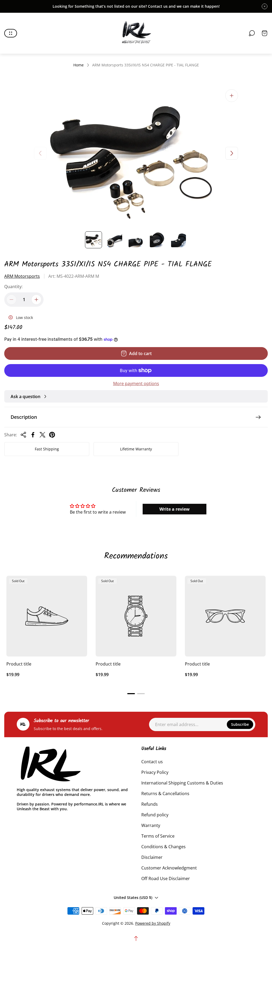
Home (78, 65)
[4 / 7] (157, 239)
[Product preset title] (46, 616)
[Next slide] (231, 153)
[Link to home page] (50, 764)
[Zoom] (231, 95)
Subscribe (240, 724)
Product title (18, 664)
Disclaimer (152, 857)
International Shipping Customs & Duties (182, 783)
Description (24, 417)
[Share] (23, 435)
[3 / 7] (136, 239)
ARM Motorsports (22, 276)
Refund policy (154, 815)
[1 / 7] (93, 239)
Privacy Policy (154, 772)
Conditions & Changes (163, 847)
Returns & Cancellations (165, 793)
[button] (131, 693)
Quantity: (13, 286)
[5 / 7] (178, 239)
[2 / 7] (114, 239)
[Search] (252, 33)
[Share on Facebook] (33, 435)
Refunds (149, 804)
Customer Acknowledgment (169, 868)
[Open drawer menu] (10, 33)
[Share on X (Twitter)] (42, 435)
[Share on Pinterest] (52, 435)
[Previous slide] (40, 153)
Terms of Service (158, 836)
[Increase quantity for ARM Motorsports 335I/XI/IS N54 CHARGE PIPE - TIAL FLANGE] (36, 300)
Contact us (152, 762)
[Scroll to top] (136, 938)
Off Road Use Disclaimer (165, 878)
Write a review (174, 509)
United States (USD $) (133, 897)
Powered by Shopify (152, 923)
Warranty (150, 825)
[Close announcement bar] (264, 6)
